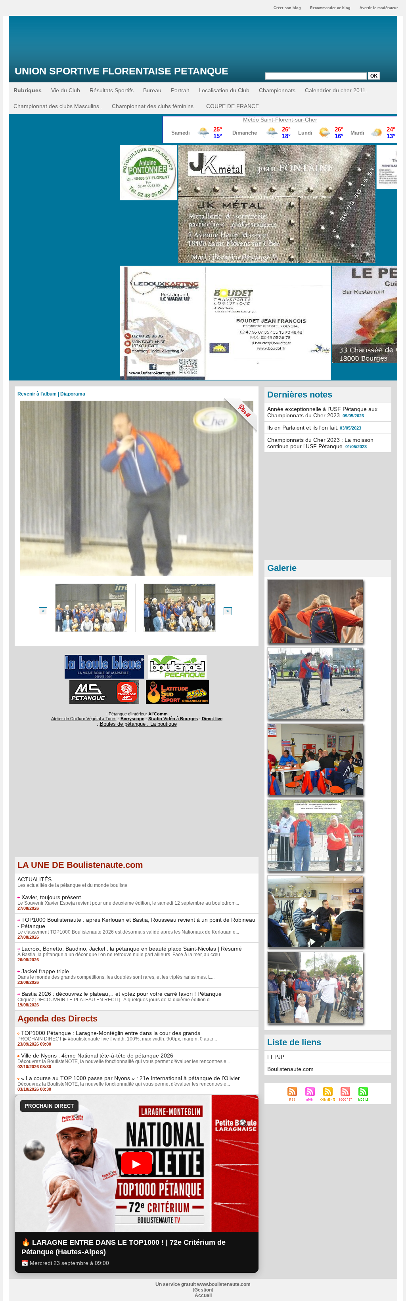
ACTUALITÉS (34, 879)
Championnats (277, 90)
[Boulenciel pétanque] (177, 657)
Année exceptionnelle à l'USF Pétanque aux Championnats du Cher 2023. (322, 412)
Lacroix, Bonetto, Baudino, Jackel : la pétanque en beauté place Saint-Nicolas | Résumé (131, 948)
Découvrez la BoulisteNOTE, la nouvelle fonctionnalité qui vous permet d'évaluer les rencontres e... (123, 1061)
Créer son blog (287, 8)
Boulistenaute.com (290, 1069)
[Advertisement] (137, 801)
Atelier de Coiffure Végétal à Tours (84, 718)
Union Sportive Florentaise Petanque (121, 70)
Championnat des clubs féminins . (154, 106)
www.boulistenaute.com (224, 1284)
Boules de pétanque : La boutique (138, 724)
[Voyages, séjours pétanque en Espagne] (177, 682)
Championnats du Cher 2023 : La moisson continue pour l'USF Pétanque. (320, 443)
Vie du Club (65, 90)
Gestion (203, 1290)
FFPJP (275, 1057)
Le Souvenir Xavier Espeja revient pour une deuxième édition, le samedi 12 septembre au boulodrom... (128, 903)
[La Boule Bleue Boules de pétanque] (104, 657)
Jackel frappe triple (45, 971)
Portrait (180, 90)
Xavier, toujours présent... (53, 897)
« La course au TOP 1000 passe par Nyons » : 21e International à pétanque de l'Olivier (130, 1078)
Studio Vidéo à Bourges (173, 718)
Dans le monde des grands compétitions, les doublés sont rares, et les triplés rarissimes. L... (115, 977)
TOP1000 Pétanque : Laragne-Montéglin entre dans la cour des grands (110, 1033)
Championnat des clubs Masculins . (57, 106)
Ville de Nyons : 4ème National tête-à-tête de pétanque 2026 (97, 1055)
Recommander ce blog (330, 8)
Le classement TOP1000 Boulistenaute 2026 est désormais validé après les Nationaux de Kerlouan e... (128, 932)
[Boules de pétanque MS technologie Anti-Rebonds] (104, 682)
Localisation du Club (224, 90)
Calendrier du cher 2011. (336, 90)
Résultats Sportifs (112, 90)
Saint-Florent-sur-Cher (288, 119)
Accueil (203, 1295)
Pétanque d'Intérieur (138, 713)
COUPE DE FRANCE (232, 106)
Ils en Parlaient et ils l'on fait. (303, 427)
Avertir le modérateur (379, 8)
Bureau (152, 90)
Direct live (212, 718)
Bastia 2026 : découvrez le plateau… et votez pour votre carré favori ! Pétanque (121, 994)
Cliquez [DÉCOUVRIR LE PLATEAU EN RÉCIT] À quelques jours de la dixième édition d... (115, 999)
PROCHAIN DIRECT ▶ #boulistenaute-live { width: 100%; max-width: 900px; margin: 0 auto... (117, 1039)
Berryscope (132, 718)
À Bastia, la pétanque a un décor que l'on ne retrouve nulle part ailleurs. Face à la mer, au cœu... (120, 954)
